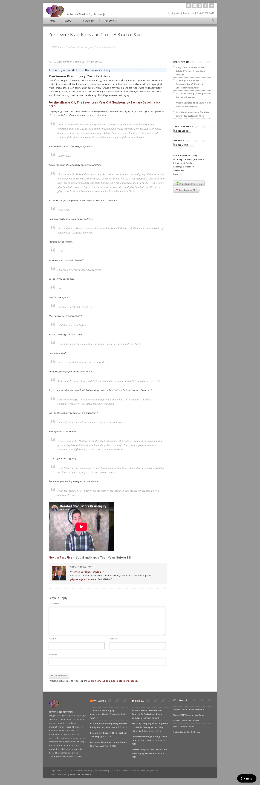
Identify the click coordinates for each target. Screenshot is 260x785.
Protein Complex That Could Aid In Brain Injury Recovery (193, 104)
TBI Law (139, 701)
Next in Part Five (60, 557)
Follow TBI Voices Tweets (186, 720)
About (69, 20)
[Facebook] (205, 5)
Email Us (177, 174)
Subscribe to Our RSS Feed (186, 732)
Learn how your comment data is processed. (113, 680)
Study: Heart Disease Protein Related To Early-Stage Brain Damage (190, 71)
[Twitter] (211, 5)
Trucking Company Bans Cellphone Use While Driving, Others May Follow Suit (190, 84)
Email (113, 638)
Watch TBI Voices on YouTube (188, 715)
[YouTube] (199, 5)
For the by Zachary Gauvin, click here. (104, 104)
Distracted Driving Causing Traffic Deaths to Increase (193, 95)
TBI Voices (57, 47)
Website (53, 654)
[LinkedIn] (194, 5)
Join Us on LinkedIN (183, 726)
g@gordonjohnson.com (83, 579)
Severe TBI (88, 20)
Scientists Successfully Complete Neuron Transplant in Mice (192, 114)
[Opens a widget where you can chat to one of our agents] (246, 778)
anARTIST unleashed (81, 774)
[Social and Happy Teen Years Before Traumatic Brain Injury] (81, 550)
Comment (55, 603)
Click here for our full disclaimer (65, 756)
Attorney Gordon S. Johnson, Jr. (87, 571)
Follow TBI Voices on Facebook (188, 709)
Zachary (104, 70)
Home (52, 20)
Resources (111, 20)
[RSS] (188, 5)
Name (52, 638)
